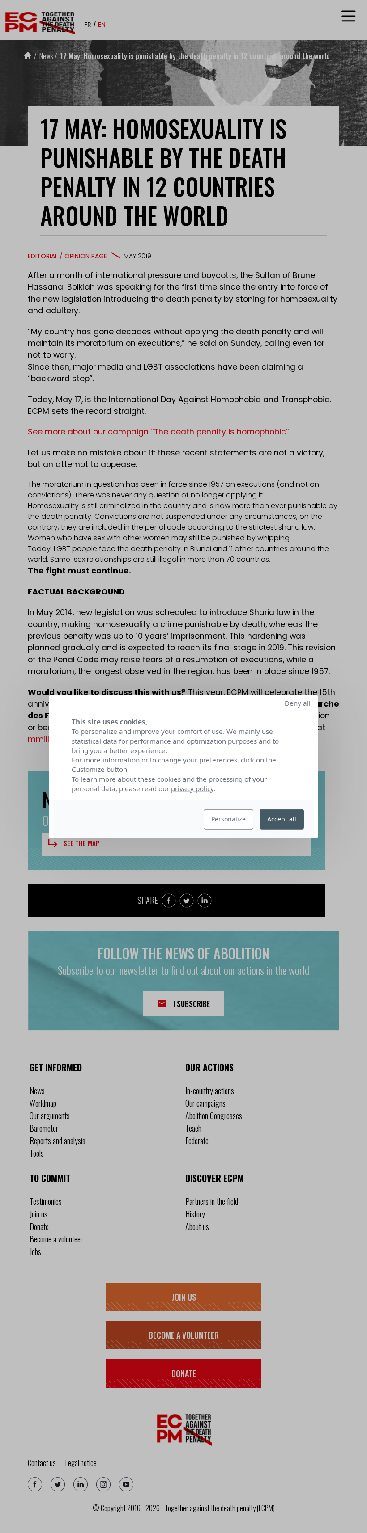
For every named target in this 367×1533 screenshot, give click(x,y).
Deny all (298, 703)
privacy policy (192, 788)
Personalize (228, 819)
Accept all (281, 819)
